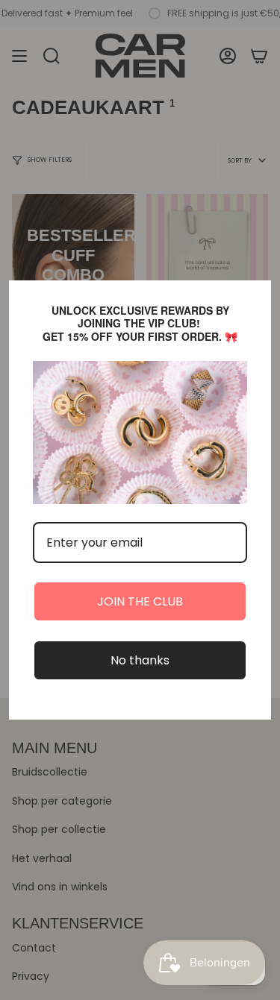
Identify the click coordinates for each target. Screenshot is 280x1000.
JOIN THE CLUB (140, 601)
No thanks (140, 660)
